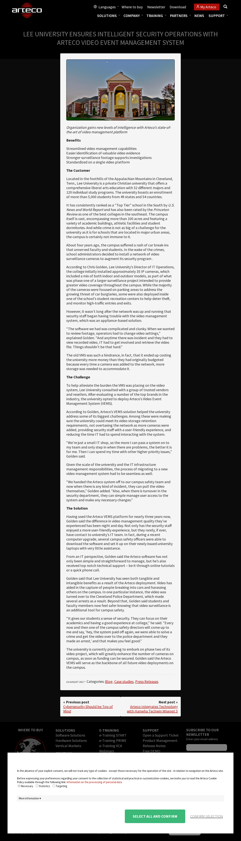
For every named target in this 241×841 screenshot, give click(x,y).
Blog (109, 681)
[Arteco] (31, 10)
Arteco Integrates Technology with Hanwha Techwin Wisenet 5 (152, 708)
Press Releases (146, 681)
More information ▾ (30, 798)
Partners (179, 15)
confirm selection (206, 816)
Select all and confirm (155, 816)
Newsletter (156, 7)
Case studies (123, 681)
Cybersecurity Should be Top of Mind (88, 708)
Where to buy (132, 7)
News (199, 15)
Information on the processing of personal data (94, 782)
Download (178, 7)
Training (154, 15)
